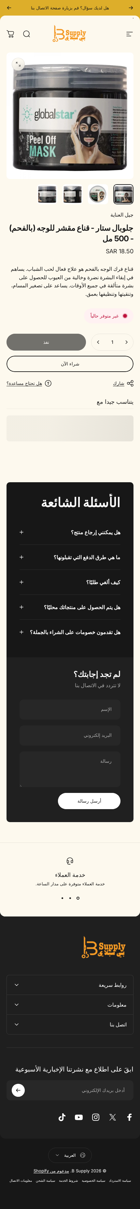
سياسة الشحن (45, 1181)
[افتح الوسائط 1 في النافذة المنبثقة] (18, 64)
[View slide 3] (62, 898)
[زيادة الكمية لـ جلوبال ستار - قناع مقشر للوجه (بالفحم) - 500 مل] (98, 342)
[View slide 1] (78, 898)
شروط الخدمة (68, 1181)
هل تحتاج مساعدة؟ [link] (24, 383)
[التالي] (9, 8)
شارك (118, 383)
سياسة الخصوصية (93, 1181)
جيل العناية (121, 214)
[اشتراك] (18, 1090)
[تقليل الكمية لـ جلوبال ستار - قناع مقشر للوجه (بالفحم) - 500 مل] (126, 342)
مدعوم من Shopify (51, 1170)
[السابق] (131, 8)
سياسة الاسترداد (120, 1181)
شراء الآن (70, 363)
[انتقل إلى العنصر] (123, 194)
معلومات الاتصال (20, 1181)
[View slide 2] (70, 898)
